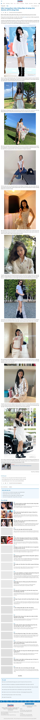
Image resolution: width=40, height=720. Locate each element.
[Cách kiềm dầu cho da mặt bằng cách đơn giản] (7, 670)
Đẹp (15, 3)
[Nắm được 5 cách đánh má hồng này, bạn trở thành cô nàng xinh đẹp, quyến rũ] (7, 661)
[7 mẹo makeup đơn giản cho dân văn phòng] (7, 610)
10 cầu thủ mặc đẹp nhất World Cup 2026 (23, 529)
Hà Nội (21, 708)
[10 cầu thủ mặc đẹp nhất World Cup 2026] (7, 531)
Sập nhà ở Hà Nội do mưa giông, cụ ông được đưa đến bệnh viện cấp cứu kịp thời (18, 684)
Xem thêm (20, 675)
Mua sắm (22, 3)
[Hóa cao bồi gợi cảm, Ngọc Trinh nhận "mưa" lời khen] (7, 635)
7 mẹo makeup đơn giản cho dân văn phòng (24, 607)
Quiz (38, 701)
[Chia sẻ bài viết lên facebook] (1, 12)
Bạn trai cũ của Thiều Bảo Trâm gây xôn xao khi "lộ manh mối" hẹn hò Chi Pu (17, 681)
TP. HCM (21, 713)
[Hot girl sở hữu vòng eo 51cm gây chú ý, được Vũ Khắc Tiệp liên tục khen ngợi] (7, 618)
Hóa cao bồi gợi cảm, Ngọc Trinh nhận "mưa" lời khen (26, 633)
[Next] (39, 3)
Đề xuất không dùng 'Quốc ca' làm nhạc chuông (11, 694)
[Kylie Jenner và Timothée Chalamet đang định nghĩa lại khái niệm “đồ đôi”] (7, 558)
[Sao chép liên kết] (7, 12)
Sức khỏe (31, 3)
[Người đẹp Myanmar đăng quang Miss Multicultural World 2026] (7, 584)
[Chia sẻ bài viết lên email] (5, 12)
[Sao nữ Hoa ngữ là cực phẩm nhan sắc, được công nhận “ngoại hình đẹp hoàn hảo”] (7, 506)
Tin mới (4, 680)
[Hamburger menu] (1, 1)
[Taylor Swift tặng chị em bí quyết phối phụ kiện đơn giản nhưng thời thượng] (7, 644)
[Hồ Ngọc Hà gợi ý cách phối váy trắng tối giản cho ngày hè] (7, 601)
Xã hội (4, 3)
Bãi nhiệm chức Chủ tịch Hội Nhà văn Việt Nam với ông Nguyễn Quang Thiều (17, 692)
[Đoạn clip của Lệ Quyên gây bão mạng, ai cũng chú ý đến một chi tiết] (7, 514)
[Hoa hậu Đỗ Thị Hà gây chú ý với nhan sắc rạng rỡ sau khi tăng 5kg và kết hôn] (7, 592)
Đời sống (8, 3)
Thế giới (26, 3)
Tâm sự (18, 3)
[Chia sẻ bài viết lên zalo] (3, 12)
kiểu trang (24, 17)
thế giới (8, 496)
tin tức (8, 492)
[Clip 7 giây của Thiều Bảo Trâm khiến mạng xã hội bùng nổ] (7, 566)
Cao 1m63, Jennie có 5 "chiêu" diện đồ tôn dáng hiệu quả (21, 465)
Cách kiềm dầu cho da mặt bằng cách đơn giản (24, 667)
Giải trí (12, 3)
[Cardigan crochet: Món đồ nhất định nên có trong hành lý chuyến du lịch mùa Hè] (7, 549)
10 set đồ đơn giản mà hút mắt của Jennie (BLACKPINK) (13, 480)
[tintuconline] (1, 3)
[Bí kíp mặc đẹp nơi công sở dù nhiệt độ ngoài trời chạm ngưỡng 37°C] (7, 653)
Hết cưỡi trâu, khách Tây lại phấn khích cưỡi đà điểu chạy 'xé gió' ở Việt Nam (16, 689)
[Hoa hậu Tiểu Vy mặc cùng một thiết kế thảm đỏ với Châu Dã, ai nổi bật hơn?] (7, 523)
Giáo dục (35, 3)
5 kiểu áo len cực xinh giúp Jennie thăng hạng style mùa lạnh (14, 477)
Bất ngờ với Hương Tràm (6, 697)
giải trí (15, 495)
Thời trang (12, 464)
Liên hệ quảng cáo (29, 703)
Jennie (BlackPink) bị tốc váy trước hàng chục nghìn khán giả (14, 479)
